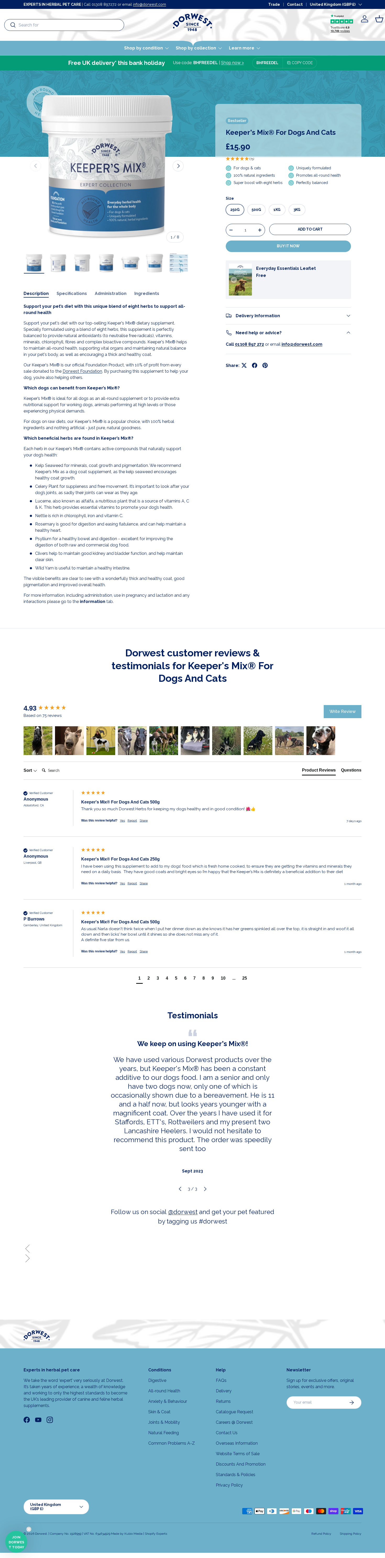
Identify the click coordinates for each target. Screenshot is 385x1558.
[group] (51, 708)
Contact (295, 4)
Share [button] (144, 820)
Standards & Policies (235, 1474)
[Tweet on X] (244, 365)
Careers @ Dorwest (234, 1422)
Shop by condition (143, 48)
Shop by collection (196, 48)
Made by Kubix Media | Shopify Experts (139, 1533)
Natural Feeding (163, 1432)
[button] (379, 19)
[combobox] (64, 25)
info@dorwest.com (149, 4)
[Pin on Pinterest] (265, 365)
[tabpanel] (107, 454)
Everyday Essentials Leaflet (286, 268)
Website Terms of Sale (238, 1453)
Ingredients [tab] (146, 293)
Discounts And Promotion (241, 1464)
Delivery (224, 1390)
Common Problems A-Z (171, 1443)
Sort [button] (28, 770)
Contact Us (227, 1432)
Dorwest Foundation (82, 371)
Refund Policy (321, 1533)
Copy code (302, 63)
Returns (223, 1401)
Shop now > (232, 62)
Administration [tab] (110, 293)
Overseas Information (237, 1443)
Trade (274, 4)
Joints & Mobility (164, 1422)
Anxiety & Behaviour (167, 1401)
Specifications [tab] (72, 293)
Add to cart (310, 229)
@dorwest (182, 1212)
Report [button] (132, 820)
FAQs (221, 1380)
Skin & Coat (159, 1411)
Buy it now (288, 246)
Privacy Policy (229, 1485)
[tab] (319, 771)
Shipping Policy (350, 1533)
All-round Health (164, 1390)
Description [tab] (36, 293)
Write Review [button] (342, 711)
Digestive (157, 1380)
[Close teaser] (28, 1529)
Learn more (241, 48)
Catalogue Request (234, 1411)
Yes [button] (122, 820)
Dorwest (41, 1533)
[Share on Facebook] (254, 365)
